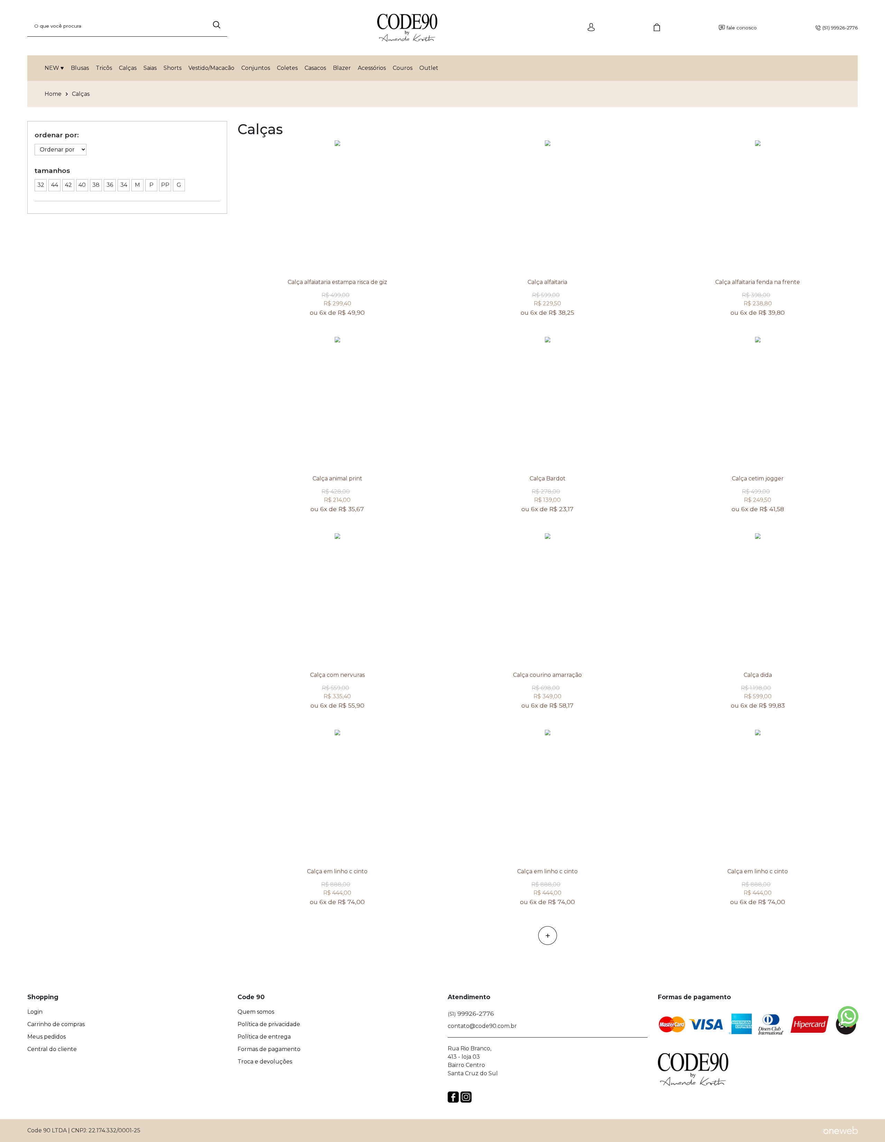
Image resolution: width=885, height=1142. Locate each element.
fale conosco (742, 27)
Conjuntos (255, 68)
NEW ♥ (54, 68)
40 (82, 185)
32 (40, 185)
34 (123, 185)
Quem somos (255, 1012)
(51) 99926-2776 (840, 27)
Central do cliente (52, 1049)
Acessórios (372, 68)
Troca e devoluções (264, 1062)
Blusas (80, 68)
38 (96, 185)
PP (165, 185)
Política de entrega (264, 1037)
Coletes (287, 68)
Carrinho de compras (56, 1024)
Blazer (342, 68)
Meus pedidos (46, 1037)
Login (35, 1012)
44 (54, 185)
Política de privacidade (268, 1024)
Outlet (428, 68)
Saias (150, 68)
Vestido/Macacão (211, 68)
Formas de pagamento (268, 1049)
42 (68, 185)
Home (53, 94)
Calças (128, 68)
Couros (402, 68)
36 (109, 185)
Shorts (172, 68)
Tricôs (104, 68)
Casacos (315, 68)
